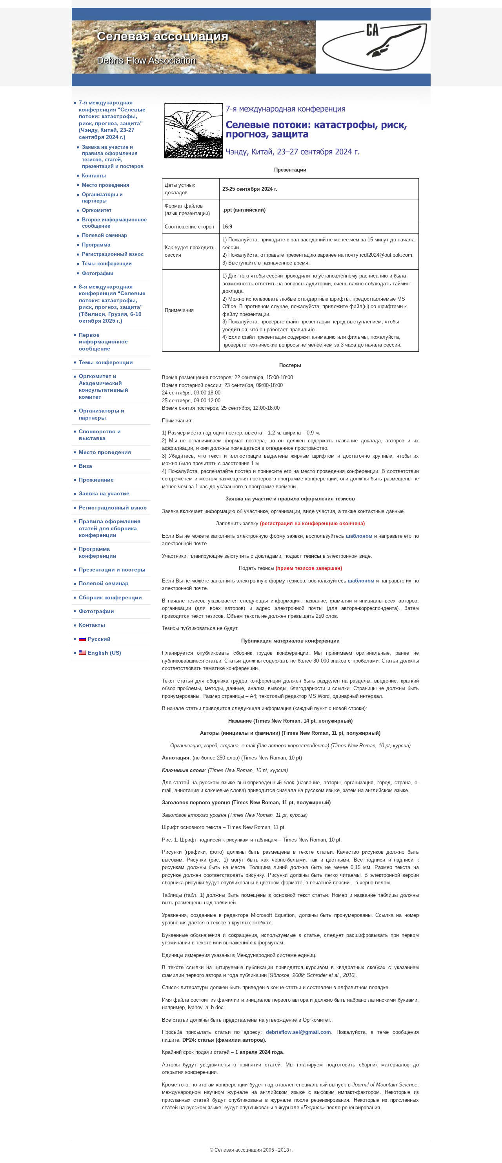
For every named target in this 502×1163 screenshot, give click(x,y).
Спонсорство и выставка (100, 435)
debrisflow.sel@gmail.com (298, 1032)
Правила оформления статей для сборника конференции (109, 528)
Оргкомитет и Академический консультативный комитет (103, 386)
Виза (85, 466)
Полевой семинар (104, 235)
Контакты (94, 176)
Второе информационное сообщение (114, 223)
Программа (96, 245)
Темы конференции (107, 264)
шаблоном (359, 536)
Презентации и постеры (112, 569)
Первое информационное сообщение (103, 342)
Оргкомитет (96, 210)
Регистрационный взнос (113, 254)
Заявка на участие (104, 493)
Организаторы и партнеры (102, 198)
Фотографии (97, 273)
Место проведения (105, 185)
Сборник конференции (110, 597)
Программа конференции (97, 552)
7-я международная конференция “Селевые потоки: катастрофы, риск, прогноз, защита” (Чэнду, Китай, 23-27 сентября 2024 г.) (112, 119)
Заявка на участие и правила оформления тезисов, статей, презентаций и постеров (113, 156)
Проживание (96, 480)
